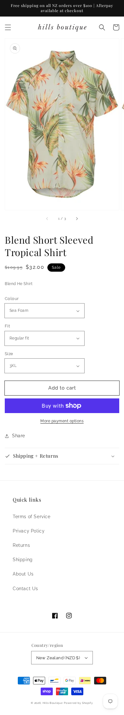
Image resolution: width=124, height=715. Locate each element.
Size (9, 353)
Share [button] (18, 435)
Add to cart (62, 388)
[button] (8, 27)
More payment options (62, 421)
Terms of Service (32, 516)
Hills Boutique (53, 702)
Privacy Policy (29, 530)
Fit (7, 326)
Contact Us (25, 588)
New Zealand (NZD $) (58, 657)
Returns (21, 545)
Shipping (23, 559)
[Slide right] (77, 219)
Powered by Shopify (78, 702)
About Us (23, 573)
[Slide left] (47, 219)
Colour (12, 298)
